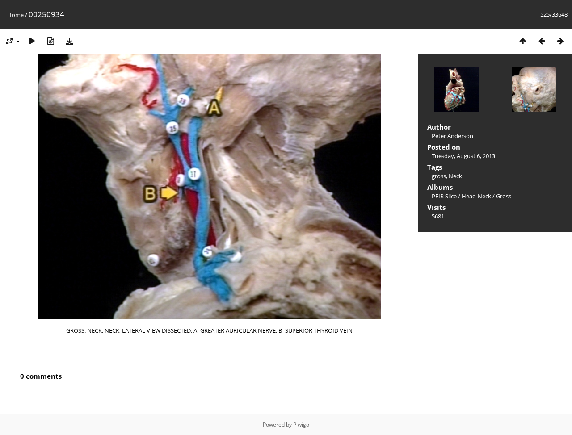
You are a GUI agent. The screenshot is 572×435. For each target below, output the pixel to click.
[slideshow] (31, 41)
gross (439, 176)
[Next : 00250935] (560, 41)
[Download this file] (69, 41)
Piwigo (301, 424)
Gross (503, 196)
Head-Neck (476, 196)
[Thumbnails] (522, 41)
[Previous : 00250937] (541, 41)
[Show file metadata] (50, 41)
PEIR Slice (444, 196)
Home (15, 15)
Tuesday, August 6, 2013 (463, 156)
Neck (455, 176)
